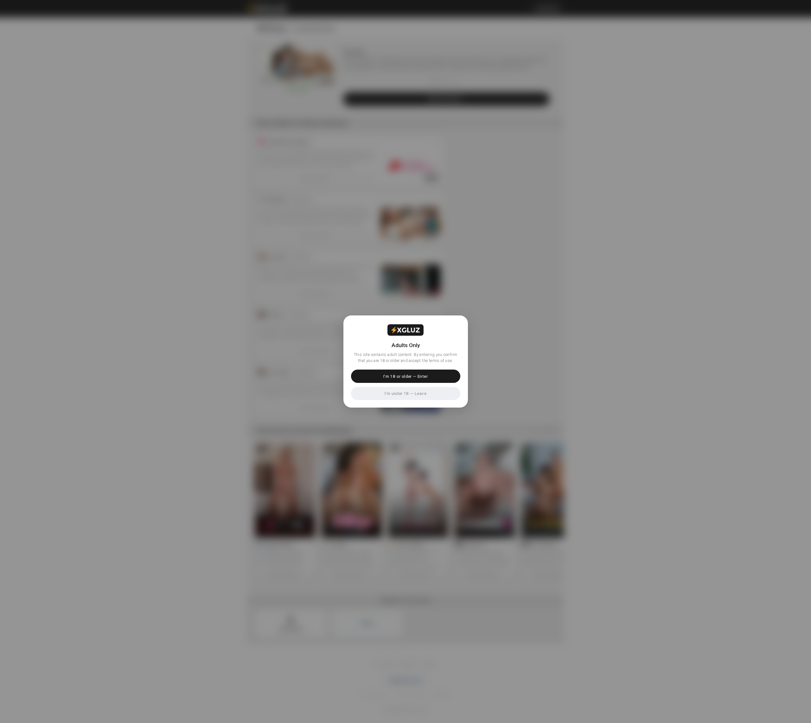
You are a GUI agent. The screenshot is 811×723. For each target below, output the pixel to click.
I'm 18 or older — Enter (405, 376)
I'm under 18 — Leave (405, 393)
